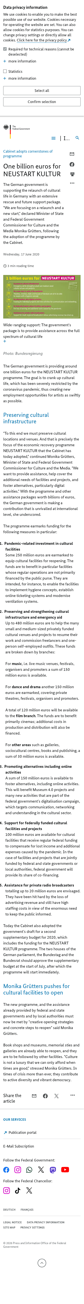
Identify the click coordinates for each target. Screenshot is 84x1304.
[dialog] (42, 58)
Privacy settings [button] (32, 1227)
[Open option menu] (72, 184)
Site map (9, 1227)
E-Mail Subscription (18, 1146)
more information (22, 61)
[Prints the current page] (72, 174)
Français (27, 1209)
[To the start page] (16, 132)
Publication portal (22, 1132)
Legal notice (12, 1222)
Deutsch (9, 1209)
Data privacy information (45, 1222)
